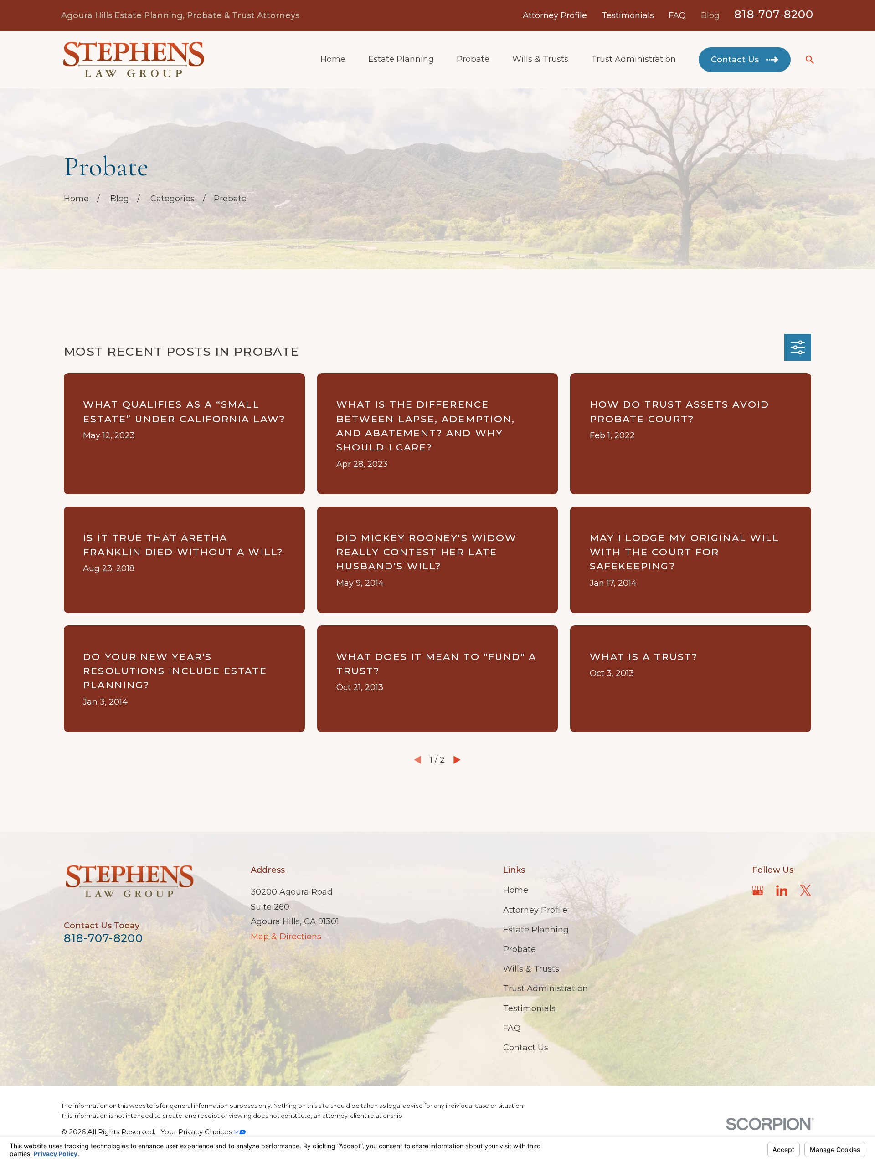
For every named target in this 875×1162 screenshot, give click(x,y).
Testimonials (628, 15)
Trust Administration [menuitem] (633, 59)
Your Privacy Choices (197, 1131)
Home (515, 890)
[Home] (133, 60)
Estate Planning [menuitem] (401, 59)
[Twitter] (805, 890)
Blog (710, 15)
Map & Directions (286, 937)
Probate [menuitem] (473, 59)
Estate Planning (536, 930)
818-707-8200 (773, 14)
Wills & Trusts (531, 969)
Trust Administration (545, 988)
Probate (519, 949)
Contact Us (525, 1048)
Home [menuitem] (332, 59)
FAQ (677, 15)
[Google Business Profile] (757, 890)
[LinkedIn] (782, 890)
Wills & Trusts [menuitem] (540, 59)
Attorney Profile (555, 15)
